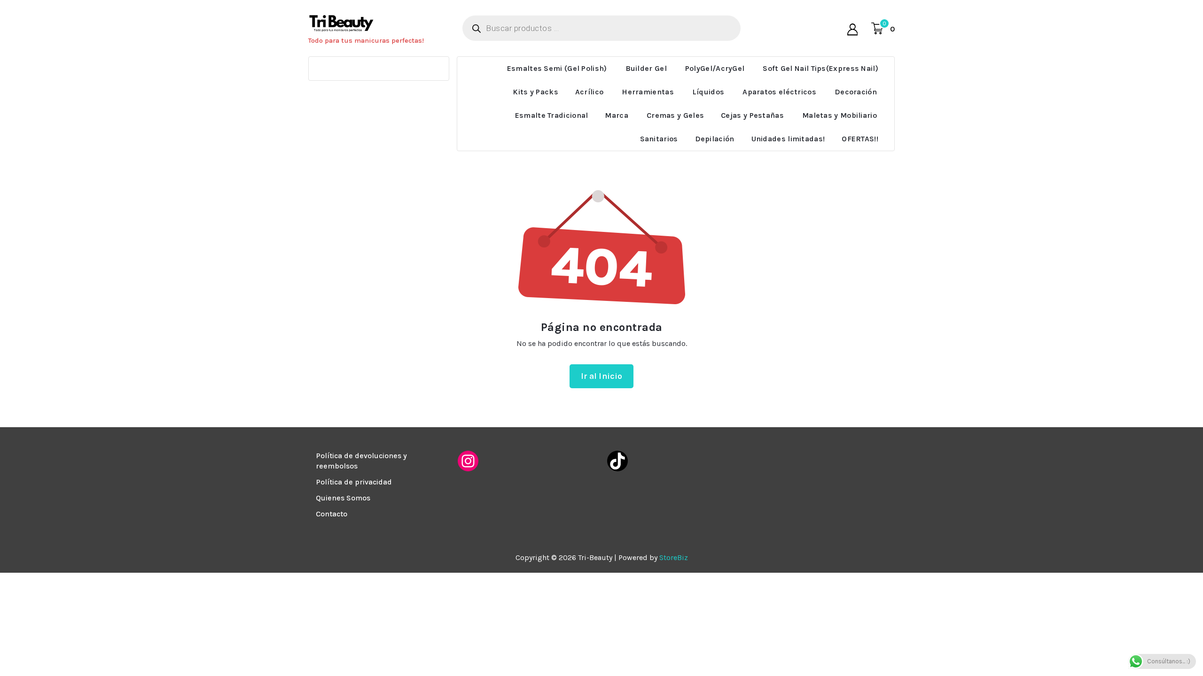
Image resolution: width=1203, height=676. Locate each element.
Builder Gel (646, 68)
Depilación (714, 138)
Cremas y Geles (675, 115)
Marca (616, 115)
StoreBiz (673, 557)
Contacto (331, 513)
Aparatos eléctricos (779, 91)
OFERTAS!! (860, 138)
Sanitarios (659, 138)
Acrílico (589, 91)
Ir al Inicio (602, 376)
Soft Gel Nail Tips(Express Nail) (820, 68)
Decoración (856, 91)
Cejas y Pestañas (752, 115)
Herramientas (648, 91)
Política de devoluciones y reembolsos (361, 460)
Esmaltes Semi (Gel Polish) (557, 68)
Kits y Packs (535, 91)
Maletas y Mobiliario (839, 115)
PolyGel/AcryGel (715, 68)
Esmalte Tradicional (551, 115)
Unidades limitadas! (788, 138)
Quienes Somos (343, 497)
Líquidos (708, 91)
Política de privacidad (354, 481)
